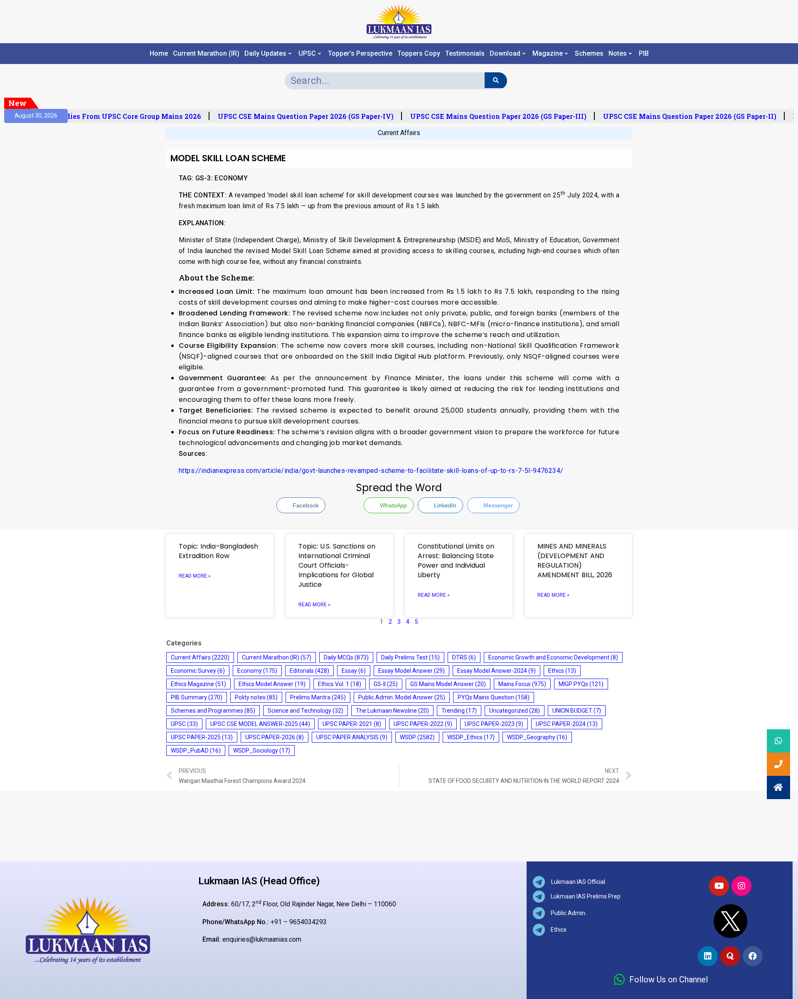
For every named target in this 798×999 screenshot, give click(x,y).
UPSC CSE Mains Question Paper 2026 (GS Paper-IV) (300, 116)
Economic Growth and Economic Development (553, 657)
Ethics (562, 670)
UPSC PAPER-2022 (423, 724)
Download (505, 54)
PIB (644, 54)
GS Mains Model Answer (448, 684)
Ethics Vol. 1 (339, 684)
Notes (617, 54)
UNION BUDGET (576, 710)
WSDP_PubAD (196, 750)
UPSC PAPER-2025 (202, 737)
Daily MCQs (346, 657)
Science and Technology (305, 710)
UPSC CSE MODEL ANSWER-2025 (260, 724)
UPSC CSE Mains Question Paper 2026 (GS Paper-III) (493, 116)
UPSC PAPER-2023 (494, 724)
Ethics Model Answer (272, 684)
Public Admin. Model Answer (401, 697)
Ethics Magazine (198, 684)
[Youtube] (719, 886)
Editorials (309, 670)
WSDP (417, 737)
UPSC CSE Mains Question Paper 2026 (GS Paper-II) (684, 116)
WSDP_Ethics (471, 737)
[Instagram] (741, 886)
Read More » (195, 576)
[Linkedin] (708, 956)
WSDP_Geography (537, 737)
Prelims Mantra (318, 697)
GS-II (386, 684)
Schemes (589, 54)
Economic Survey (198, 670)
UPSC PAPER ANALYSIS (351, 737)
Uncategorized (514, 710)
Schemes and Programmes (213, 710)
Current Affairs (399, 133)
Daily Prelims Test (410, 657)
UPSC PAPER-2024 (567, 724)
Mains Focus (522, 684)
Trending (459, 710)
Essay (354, 670)
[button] (778, 787)
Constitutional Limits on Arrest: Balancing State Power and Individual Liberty (456, 560)
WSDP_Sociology (261, 750)
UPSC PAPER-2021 (352, 724)
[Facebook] (753, 956)
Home (159, 54)
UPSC (307, 54)
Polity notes (256, 697)
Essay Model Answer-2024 (496, 670)
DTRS (464, 657)
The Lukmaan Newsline (392, 710)
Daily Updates (265, 54)
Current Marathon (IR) (206, 54)
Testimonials (465, 54)
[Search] (496, 80)
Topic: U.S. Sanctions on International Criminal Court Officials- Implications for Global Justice (336, 565)
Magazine (547, 54)
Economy (257, 670)
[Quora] (730, 956)
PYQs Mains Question (494, 697)
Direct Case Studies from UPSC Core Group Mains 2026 (103, 116)
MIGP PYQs (581, 684)
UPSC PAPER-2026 (274, 737)
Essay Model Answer (411, 670)
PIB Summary (196, 697)
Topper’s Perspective (360, 54)
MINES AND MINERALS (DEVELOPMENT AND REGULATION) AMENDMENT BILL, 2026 (574, 560)
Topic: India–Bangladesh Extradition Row (218, 551)
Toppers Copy (418, 54)
